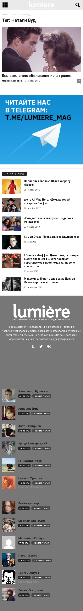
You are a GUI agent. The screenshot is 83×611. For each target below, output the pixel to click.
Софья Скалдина (30, 590)
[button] (77, 5)
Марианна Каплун (31, 538)
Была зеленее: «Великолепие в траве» (36, 75)
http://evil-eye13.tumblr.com (31, 487)
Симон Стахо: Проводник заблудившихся (52, 236)
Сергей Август (28, 573)
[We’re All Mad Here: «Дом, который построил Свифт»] (11, 205)
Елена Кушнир (28, 503)
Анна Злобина (28, 408)
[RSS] (34, 347)
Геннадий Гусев (30, 461)
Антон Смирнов (29, 426)
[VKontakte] (49, 347)
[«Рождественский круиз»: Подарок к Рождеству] (11, 223)
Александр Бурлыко (33, 391)
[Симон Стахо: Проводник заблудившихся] (11, 242)
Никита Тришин (30, 478)
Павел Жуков (27, 555)
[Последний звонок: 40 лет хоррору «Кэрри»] (11, 186)
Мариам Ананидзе (12, 81)
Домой (5, 14)
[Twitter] (42, 347)
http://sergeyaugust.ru (28, 582)
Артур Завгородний (32, 443)
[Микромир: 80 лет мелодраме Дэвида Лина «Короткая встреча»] (11, 284)
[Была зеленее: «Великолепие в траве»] (41, 49)
